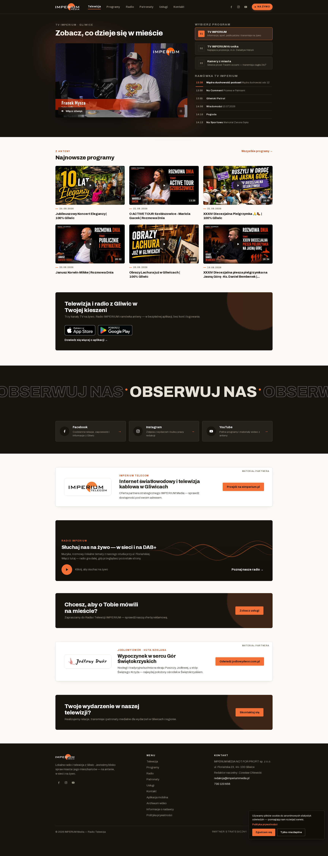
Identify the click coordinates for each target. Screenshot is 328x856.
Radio (130, 6)
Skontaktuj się (249, 712)
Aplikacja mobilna (157, 797)
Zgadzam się (263, 832)
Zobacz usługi (249, 610)
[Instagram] (238, 7)
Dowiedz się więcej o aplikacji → (86, 340)
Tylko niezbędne (291, 832)
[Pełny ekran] (181, 111)
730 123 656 (222, 783)
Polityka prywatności (159, 815)
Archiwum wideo (157, 803)
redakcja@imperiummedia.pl (231, 778)
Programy (113, 6)
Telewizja (94, 6)
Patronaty (146, 6)
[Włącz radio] (67, 569)
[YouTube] (245, 7)
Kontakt (178, 6)
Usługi (163, 6)
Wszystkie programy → (257, 151)
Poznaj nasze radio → (247, 569)
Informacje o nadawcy (160, 809)
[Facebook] (231, 7)
